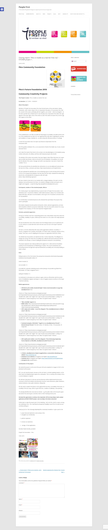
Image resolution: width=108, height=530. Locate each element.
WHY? (59, 14)
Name (21, 499)
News (44, 14)
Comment (21, 483)
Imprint (78, 94)
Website (21, 510)
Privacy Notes (74, 94)
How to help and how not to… (77, 14)
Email (20, 505)
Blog (54, 14)
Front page (21, 14)
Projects (49, 14)
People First (24, 7)
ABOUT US (38, 14)
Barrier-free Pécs (30, 14)
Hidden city (65, 14)
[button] (2, 9)
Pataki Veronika (39, 460)
